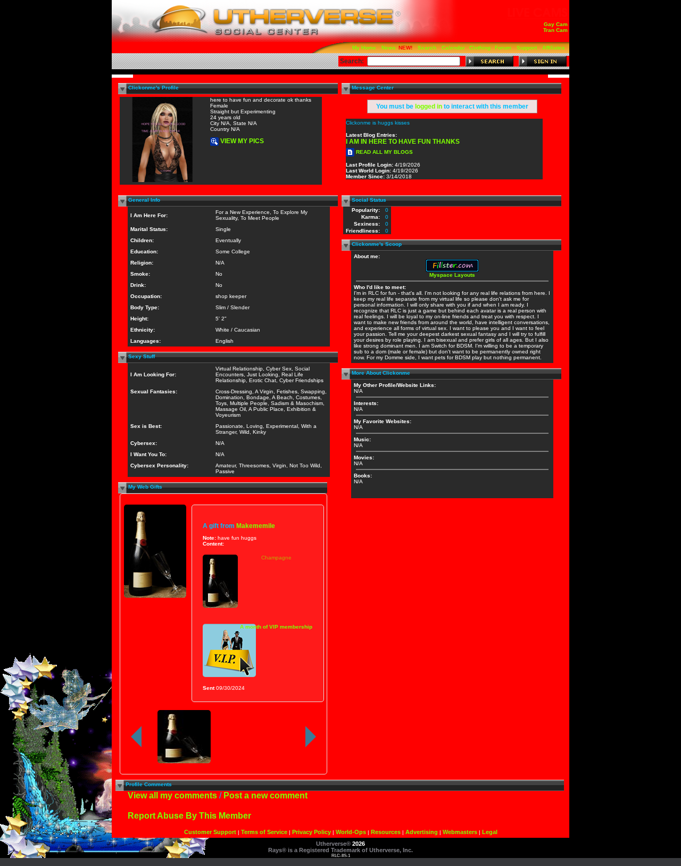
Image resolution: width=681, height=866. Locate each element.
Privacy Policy (311, 832)
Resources (386, 832)
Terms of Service (264, 832)
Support (527, 48)
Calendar (453, 48)
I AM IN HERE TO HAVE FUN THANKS (403, 141)
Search (427, 48)
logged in (428, 106)
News (388, 48)
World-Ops (351, 832)
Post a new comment (265, 795)
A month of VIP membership (276, 627)
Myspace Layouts (452, 275)
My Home (364, 48)
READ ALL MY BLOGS (383, 152)
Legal (489, 832)
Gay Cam (556, 24)
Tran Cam (555, 30)
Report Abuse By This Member (189, 815)
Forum (503, 48)
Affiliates (553, 48)
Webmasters (460, 832)
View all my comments (172, 795)
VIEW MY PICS (241, 141)
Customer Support (210, 832)
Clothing (480, 48)
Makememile (255, 525)
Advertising (421, 832)
